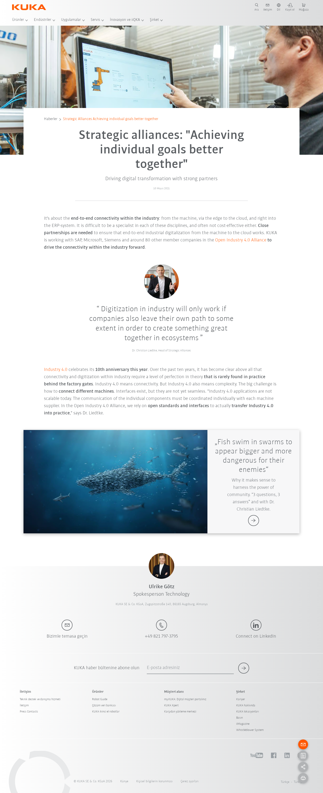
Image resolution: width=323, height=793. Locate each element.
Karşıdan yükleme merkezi (180, 711)
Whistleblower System (250, 730)
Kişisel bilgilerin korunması (154, 781)
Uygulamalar (71, 20)
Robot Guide (99, 699)
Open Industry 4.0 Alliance (240, 240)
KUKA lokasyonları (247, 711)
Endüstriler (42, 20)
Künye (124, 781)
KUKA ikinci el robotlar (106, 711)
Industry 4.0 (55, 369)
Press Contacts (29, 711)
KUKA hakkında (245, 705)
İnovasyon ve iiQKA (125, 20)
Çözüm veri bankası (104, 705)
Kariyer (240, 699)
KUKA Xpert (171, 705)
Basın (239, 717)
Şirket (154, 20)
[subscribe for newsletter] (243, 668)
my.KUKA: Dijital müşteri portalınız (185, 699)
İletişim (24, 705)
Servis (95, 20)
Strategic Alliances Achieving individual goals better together (110, 119)
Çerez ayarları (190, 781)
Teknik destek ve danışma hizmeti (40, 699)
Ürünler (18, 20)
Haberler (50, 119)
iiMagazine (242, 724)
